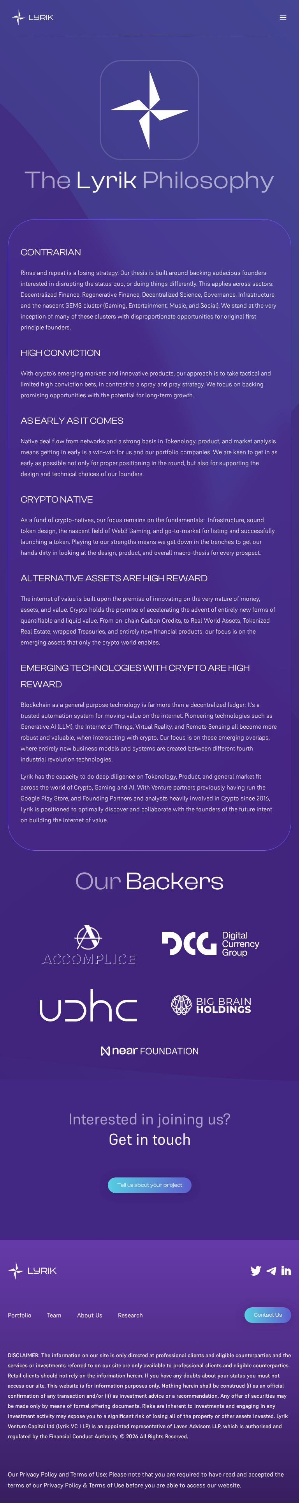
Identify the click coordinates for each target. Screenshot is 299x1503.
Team (54, 1315)
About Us (89, 1315)
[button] (283, 17)
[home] (33, 17)
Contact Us (268, 1315)
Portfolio (20, 1315)
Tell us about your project (149, 1185)
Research (130, 1315)
